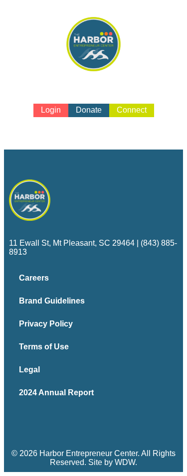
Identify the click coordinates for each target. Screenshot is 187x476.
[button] (94, 125)
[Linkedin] (103, 426)
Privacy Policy (46, 323)
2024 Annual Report (56, 392)
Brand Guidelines (52, 301)
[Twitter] (76, 426)
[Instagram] (48, 426)
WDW (125, 462)
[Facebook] (21, 426)
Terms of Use (44, 346)
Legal (29, 369)
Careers (34, 278)
